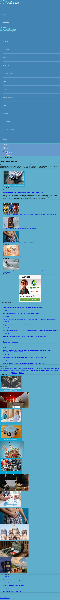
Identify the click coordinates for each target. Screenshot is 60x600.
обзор (35, 368)
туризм (13, 373)
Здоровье (6, 65)
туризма (20, 372)
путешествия (44, 370)
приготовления (11, 370)
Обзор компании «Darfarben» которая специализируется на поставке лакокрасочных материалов (29, 214)
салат (1, 373)
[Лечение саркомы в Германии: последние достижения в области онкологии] (11, 424)
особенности (41, 368)
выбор (8, 368)
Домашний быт (8, 97)
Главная (2, 157)
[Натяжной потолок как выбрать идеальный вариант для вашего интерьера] (14, 407)
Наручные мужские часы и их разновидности (23, 192)
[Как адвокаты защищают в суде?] (14, 490)
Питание (6, 81)
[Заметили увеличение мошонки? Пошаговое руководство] (11, 241)
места (30, 368)
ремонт (51, 370)
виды (1, 368)
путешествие (25, 370)
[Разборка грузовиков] (11, 473)
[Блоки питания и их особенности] (11, 440)
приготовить (3, 370)
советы (8, 373)
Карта (7, 49)
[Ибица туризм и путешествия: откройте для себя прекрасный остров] (12, 457)
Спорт (5, 105)
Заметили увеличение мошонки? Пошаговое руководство (18, 242)
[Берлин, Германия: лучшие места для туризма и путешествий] (14, 540)
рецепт (56, 370)
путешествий (34, 370)
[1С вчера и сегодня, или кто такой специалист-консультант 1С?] (10, 506)
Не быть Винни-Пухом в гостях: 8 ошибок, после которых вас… (20, 256)
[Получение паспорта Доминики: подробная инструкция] (13, 573)
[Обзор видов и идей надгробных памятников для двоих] (11, 391)
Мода (4, 57)
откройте (47, 368)
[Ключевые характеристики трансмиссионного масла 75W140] (11, 227)
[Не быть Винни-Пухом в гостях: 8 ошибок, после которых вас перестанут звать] (11, 255)
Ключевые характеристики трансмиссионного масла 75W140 (19, 228)
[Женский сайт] (10, 4)
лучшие (20, 368)
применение (17, 370)
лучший (25, 368)
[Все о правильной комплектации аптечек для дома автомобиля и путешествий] (14, 556)
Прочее (5, 113)
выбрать (13, 368)
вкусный (5, 368)
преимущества (54, 368)
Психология (9, 73)
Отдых (5, 89)
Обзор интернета (10, 129)
